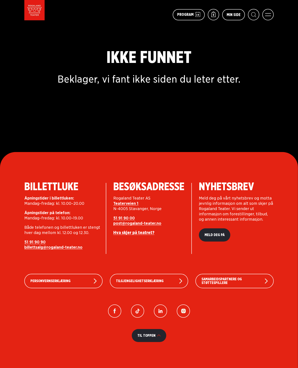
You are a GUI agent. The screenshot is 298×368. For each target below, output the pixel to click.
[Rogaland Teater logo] (34, 10)
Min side (233, 14)
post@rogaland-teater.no (137, 223)
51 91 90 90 (35, 242)
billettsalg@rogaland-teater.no (53, 247)
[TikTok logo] (137, 311)
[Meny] (268, 14)
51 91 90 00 (124, 218)
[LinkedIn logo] (160, 311)
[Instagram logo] (183, 311)
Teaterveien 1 (125, 203)
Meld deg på (215, 235)
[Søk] (253, 14)
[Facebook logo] (114, 311)
